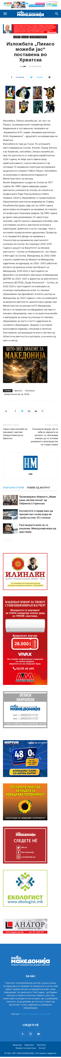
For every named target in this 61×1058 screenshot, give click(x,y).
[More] (49, 77)
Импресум (17, 1045)
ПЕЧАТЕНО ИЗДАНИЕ (38, 37)
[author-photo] (30, 470)
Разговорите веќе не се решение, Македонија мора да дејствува (37, 528)
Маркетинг (29, 1045)
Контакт (42, 1048)
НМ (24, 66)
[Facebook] (15, 411)
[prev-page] (5, 539)
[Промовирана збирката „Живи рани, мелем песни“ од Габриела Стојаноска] (10, 500)
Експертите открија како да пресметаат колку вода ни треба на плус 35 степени (36, 514)
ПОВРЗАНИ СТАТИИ (13, 487)
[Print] (36, 411)
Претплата (41, 1045)
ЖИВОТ (17, 37)
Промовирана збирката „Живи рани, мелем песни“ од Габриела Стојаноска (37, 500)
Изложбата (30, 390)
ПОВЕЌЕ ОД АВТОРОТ (38, 487)
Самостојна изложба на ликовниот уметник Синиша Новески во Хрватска (15, 434)
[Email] (29, 411)
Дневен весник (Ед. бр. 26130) (16, 394)
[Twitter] (22, 411)
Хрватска (18, 390)
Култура (25, 37)
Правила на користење (26, 1048)
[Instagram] (30, 1034)
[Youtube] (38, 1034)
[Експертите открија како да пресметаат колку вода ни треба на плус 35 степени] (10, 514)
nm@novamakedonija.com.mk (35, 1014)
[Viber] (42, 411)
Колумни (7, 532)
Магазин (7, 518)
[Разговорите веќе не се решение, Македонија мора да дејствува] (10, 528)
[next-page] (9, 539)
